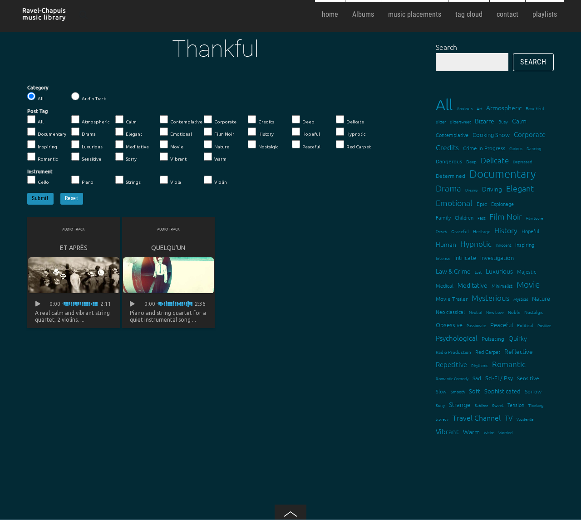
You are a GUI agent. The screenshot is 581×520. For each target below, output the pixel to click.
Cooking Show (491, 134)
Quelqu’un (168, 247)
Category (38, 87)
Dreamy (471, 190)
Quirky (517, 338)
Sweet (497, 405)
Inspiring (47, 146)
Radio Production (453, 351)
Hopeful (311, 134)
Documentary (52, 134)
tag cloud (469, 14)
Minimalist (502, 285)
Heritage (481, 231)
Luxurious (92, 146)
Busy (503, 121)
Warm (220, 159)
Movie (176, 146)
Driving (492, 188)
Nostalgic (268, 146)
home (330, 14)
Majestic (526, 271)
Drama (89, 134)
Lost (478, 272)
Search (446, 47)
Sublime (481, 405)
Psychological (457, 338)
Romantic (48, 159)
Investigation (497, 257)
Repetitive (451, 364)
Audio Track (94, 98)
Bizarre (484, 120)
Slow (441, 391)
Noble (514, 312)
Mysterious (490, 298)
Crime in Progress (484, 148)
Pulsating (493, 338)
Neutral (475, 312)
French (441, 232)
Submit (40, 198)
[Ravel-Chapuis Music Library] (44, 17)
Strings (133, 182)
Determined (450, 175)
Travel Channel (477, 417)
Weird (489, 432)
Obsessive (449, 324)
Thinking (535, 405)
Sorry (131, 159)
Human (446, 244)
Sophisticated (502, 391)
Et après (74, 247)
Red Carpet (358, 146)
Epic (482, 203)
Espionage (502, 203)
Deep (308, 121)
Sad (477, 378)
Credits (266, 121)
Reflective (518, 351)
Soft (474, 391)
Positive (544, 325)
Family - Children (454, 217)
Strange (460, 404)
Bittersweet (460, 121)
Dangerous (449, 161)
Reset (72, 198)
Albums (363, 14)
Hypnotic (355, 134)
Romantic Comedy (452, 378)
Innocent (503, 244)
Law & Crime (453, 270)
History (266, 134)
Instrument (40, 171)
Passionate (476, 325)
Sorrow (533, 391)
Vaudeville (525, 419)
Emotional (181, 134)
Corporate (225, 121)
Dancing (534, 148)
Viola (175, 182)
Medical (444, 285)
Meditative (137, 146)
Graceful (460, 231)
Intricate (465, 257)
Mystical (520, 298)
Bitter (441, 121)
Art (479, 108)
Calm (131, 121)
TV (508, 417)
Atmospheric (95, 121)
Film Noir (224, 134)
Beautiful (535, 108)
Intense (443, 258)
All (41, 98)
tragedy (442, 419)
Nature (221, 146)
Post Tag (37, 111)
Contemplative (186, 121)
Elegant (134, 134)
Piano (88, 182)
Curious (515, 148)
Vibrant (178, 159)
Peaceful (311, 146)
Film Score (534, 218)
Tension (515, 404)
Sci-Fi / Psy (499, 377)
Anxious (465, 108)
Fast (481, 217)
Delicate (355, 121)
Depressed (522, 161)
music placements (414, 14)
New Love (495, 312)
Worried (505, 432)
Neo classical (450, 311)
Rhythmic (479, 365)
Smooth (458, 391)
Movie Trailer (452, 298)
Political (525, 325)
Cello (43, 182)
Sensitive (91, 159)
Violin (220, 182)
